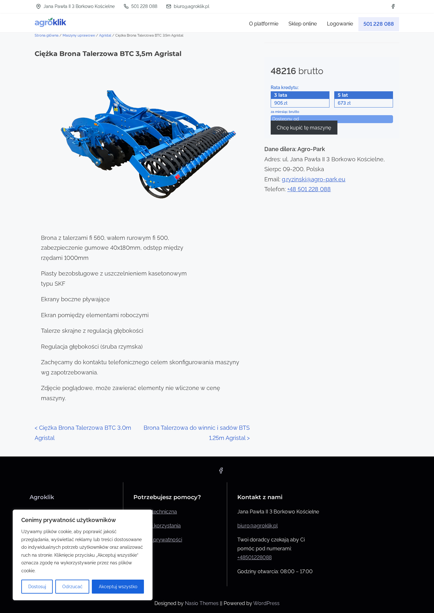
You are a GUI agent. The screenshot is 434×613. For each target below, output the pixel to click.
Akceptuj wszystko (118, 586)
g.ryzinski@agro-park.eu (313, 179)
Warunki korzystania (157, 526)
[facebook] (393, 6)
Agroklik (42, 497)
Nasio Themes (202, 603)
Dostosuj (37, 586)
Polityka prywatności (157, 540)
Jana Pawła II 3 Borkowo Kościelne (78, 6)
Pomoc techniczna (155, 512)
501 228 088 (143, 6)
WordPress (266, 603)
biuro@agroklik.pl (191, 6)
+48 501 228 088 (309, 189)
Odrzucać (72, 586)
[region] (83, 555)
